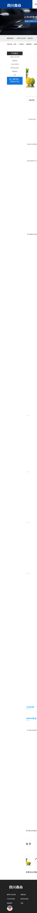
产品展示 (21, 44)
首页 (15, 44)
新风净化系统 (15, 68)
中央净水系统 (15, 64)
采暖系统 (14, 60)
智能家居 (29, 44)
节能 (14, 75)
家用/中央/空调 (14, 57)
